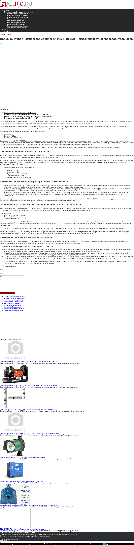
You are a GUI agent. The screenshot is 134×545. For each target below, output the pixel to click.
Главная (6, 10)
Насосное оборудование (15, 21)
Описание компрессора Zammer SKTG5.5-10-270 (20, 113)
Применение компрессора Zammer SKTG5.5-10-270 (21, 118)
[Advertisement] (54, 325)
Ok (105, 544)
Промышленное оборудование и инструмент (19, 12)
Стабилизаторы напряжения (16, 19)
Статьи (6, 29)
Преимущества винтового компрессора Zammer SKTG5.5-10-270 (26, 114)
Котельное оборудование (16, 22)
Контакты (7, 31)
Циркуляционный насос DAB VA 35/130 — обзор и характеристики (22, 457)
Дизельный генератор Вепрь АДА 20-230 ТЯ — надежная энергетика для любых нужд (29, 433)
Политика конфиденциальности (9, 539)
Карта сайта (3, 540)
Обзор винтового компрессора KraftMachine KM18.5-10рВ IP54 (21, 481)
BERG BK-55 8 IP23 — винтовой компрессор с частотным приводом (23, 529)
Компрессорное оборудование (17, 14)
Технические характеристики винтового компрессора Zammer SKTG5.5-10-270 (30, 116)
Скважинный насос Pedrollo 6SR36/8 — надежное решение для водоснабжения (27, 409)
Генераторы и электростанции (17, 17)
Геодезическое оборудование (17, 26)
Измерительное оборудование (17, 15)
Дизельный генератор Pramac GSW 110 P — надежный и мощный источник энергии (28, 361)
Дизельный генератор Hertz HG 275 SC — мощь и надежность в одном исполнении (28, 385)
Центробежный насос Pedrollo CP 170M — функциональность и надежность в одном (29, 505)
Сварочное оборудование (16, 24)
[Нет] (107, 544)
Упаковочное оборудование (16, 28)
